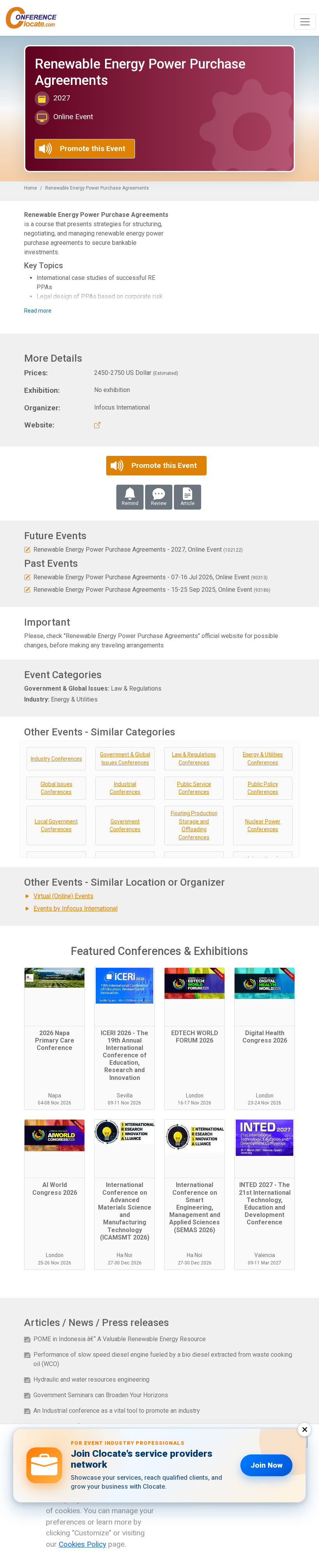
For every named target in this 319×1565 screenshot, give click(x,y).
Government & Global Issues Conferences (125, 758)
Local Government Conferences (56, 825)
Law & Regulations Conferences (194, 758)
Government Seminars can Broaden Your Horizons (100, 1395)
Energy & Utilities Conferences (263, 758)
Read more (37, 311)
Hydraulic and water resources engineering (91, 1379)
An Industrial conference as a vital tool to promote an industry (116, 1410)
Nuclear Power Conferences (262, 825)
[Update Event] (27, 549)
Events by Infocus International (75, 908)
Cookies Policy (82, 1544)
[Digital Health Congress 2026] (264, 997)
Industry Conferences (56, 759)
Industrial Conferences (125, 788)
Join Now (266, 1465)
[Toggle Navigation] (305, 22)
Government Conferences (125, 825)
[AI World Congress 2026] (54, 1149)
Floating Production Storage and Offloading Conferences (194, 825)
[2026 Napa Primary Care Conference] (54, 997)
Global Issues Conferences (56, 788)
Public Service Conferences (194, 788)
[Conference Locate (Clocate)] (35, 18)
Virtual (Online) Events (63, 896)
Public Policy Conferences (262, 788)
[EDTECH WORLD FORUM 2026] (194, 997)
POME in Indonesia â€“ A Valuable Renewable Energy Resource (119, 1339)
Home (30, 188)
